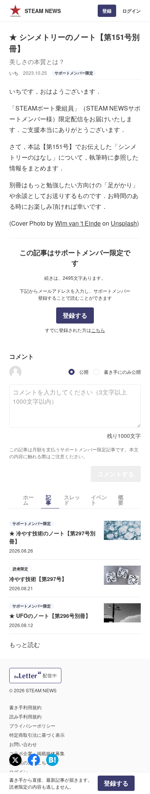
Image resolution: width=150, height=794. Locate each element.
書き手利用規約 (25, 707)
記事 (48, 499)
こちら (98, 330)
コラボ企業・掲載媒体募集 (37, 753)
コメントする (115, 473)
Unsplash (124, 223)
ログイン (131, 10)
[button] (15, 372)
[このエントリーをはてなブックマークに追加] (52, 760)
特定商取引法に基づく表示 (37, 734)
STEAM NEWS (43, 11)
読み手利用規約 (25, 716)
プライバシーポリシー (32, 725)
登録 (107, 10)
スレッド (72, 499)
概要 (120, 499)
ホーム (28, 499)
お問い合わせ (23, 744)
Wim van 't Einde (78, 223)
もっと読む (24, 644)
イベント (99, 499)
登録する (75, 315)
